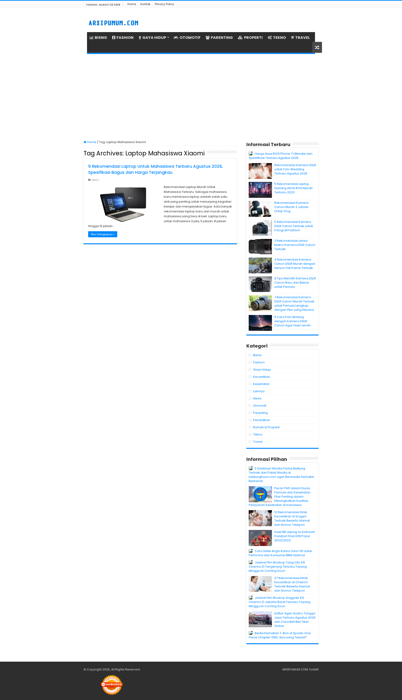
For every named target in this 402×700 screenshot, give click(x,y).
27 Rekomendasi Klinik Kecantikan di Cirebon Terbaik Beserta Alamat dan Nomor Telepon (292, 584)
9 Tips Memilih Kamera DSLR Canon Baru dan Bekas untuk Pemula (295, 282)
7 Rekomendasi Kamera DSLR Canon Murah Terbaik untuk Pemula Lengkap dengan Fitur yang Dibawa (294, 303)
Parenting (260, 413)
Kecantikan (261, 377)
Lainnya (259, 391)
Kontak (145, 4)
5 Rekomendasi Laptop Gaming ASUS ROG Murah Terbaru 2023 (293, 188)
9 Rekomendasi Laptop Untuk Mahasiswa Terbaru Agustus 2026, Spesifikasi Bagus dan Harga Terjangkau (155, 169)
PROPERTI (253, 37)
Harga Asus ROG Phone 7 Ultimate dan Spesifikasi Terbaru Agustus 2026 (280, 155)
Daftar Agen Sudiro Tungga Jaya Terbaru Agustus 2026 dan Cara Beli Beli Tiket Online (294, 619)
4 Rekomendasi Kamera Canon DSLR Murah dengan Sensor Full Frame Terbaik (294, 263)
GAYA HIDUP (154, 37)
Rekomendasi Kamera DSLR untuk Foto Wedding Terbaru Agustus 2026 (295, 169)
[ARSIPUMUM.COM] (113, 22)
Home (131, 4)
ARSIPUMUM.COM (295, 669)
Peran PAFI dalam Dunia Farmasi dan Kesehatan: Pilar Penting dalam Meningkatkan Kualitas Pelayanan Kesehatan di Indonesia (280, 496)
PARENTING (222, 37)
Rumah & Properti (266, 427)
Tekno (95, 180)
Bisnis (257, 355)
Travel (257, 441)
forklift (313, 669)
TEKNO (279, 37)
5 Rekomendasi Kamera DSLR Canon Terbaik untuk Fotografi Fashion (293, 226)
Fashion (259, 362)
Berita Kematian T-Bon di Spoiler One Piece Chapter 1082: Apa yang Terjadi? (280, 635)
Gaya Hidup (262, 369)
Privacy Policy (164, 4)
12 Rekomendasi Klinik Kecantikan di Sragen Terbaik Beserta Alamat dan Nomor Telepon (292, 518)
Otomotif (259, 405)
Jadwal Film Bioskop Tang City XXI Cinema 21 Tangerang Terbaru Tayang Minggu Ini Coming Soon (278, 566)
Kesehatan (261, 384)
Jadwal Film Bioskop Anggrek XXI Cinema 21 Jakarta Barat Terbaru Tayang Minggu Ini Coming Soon (279, 602)
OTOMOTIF (190, 37)
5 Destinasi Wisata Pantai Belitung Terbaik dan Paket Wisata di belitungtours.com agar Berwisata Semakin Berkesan (281, 474)
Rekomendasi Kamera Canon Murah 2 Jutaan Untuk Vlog (291, 207)
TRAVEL (302, 37)
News (257, 398)
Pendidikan (261, 420)
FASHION (125, 37)
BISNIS (101, 37)
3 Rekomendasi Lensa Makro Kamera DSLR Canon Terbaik (294, 244)
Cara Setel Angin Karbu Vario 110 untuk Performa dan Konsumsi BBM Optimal (280, 553)
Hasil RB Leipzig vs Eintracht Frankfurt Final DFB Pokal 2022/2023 (294, 536)
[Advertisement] (201, 97)
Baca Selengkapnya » (102, 234)
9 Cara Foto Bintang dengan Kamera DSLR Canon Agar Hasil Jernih (292, 321)
